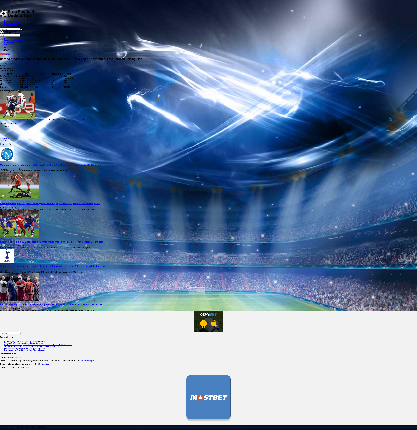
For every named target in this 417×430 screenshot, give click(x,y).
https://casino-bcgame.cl (23, 367)
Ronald (30, 64)
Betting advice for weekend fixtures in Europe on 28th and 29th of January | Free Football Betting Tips (52, 304)
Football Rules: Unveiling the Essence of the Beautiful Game (24, 341)
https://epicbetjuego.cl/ (87, 361)
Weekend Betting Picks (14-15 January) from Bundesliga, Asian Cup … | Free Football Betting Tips (50, 203)
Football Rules (10, 24)
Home (6, 20)
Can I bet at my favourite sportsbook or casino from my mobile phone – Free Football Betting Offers (38, 345)
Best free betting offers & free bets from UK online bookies (24, 348)
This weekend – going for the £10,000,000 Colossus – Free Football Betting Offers (32, 346)
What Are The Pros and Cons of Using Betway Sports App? (24, 343)
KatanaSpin (45, 364)
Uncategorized (9, 49)
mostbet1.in (12, 357)
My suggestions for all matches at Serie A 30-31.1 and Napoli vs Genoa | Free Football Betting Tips (50, 165)
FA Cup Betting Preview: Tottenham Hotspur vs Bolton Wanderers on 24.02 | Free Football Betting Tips (52, 266)
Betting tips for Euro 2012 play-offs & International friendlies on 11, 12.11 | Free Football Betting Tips (51, 241)
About (7, 25)
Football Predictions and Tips (17, 22)
